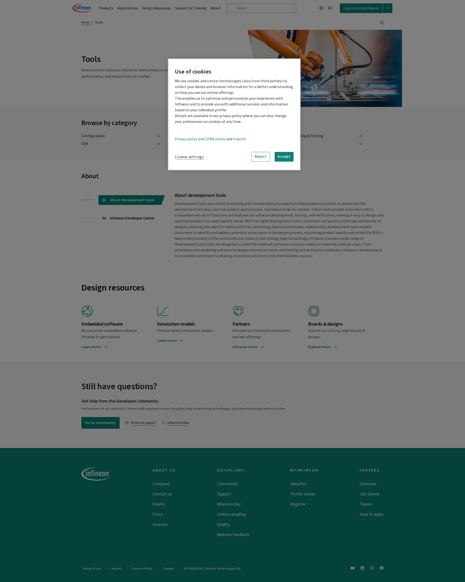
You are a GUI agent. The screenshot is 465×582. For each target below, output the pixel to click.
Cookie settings (189, 157)
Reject (261, 156)
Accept (284, 156)
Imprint (239, 139)
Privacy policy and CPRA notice (200, 139)
